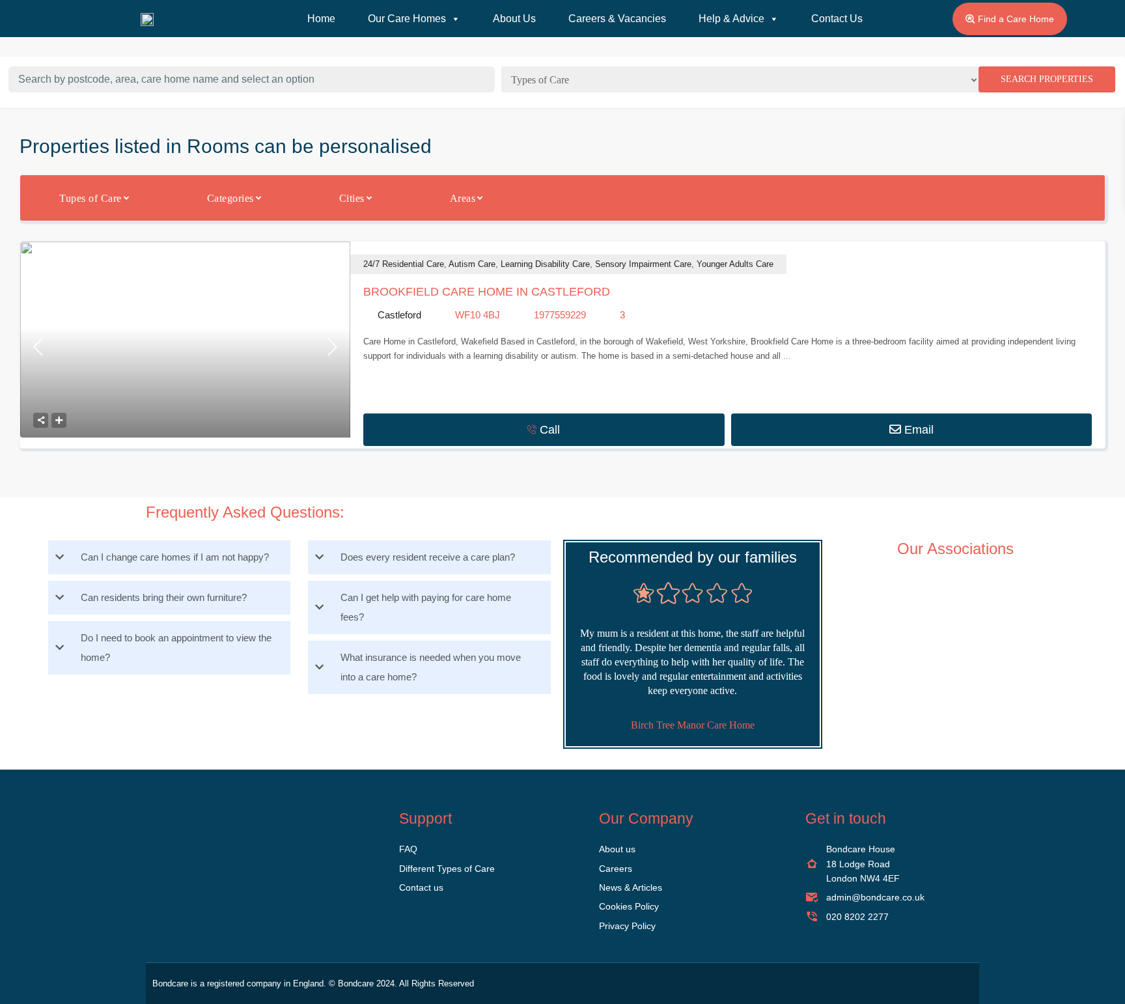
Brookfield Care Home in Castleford (486, 291)
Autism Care (472, 264)
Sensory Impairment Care (643, 264)
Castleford (399, 314)
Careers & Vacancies (617, 18)
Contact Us (837, 18)
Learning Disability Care (545, 264)
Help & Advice (731, 18)
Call (550, 429)
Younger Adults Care (735, 264)
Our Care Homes (407, 18)
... (787, 356)
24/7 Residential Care (403, 264)
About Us (514, 18)
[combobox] (744, 79)
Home (321, 18)
